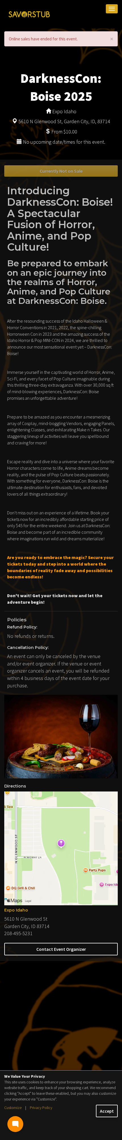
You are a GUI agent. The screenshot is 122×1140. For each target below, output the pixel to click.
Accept (107, 1111)
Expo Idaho (16, 910)
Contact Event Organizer (61, 949)
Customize (13, 1107)
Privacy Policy (41, 1107)
